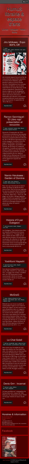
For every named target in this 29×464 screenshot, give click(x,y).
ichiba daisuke (11, 299)
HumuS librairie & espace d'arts (14, 16)
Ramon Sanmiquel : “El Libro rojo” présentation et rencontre (14, 120)
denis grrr (7, 387)
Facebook (7, 430)
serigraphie (10, 388)
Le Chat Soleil (14, 339)
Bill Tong (6, 343)
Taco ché (18, 183)
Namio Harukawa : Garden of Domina (14, 176)
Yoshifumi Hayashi (14, 261)
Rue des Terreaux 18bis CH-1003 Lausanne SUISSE (7, 418)
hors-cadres (8, 344)
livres (11, 51)
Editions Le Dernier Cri (13, 298)
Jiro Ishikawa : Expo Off (14, 43)
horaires (15, 128)
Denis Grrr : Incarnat (14, 383)
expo (21, 49)
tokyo (9, 301)
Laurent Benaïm (15, 344)
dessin (12, 49)
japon (24, 49)
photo (24, 344)
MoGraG (14, 294)
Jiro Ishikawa (6, 51)
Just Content (6, 460)
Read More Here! (8, 105)
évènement (17, 49)
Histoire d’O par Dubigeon (14, 221)
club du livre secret (9, 226)
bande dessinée (5, 49)
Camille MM (11, 343)
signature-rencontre (12, 129)
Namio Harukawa (11, 183)
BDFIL (9, 49)
